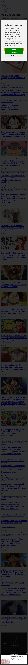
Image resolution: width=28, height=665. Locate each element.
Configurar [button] (14, 55)
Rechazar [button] (14, 52)
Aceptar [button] (14, 49)
